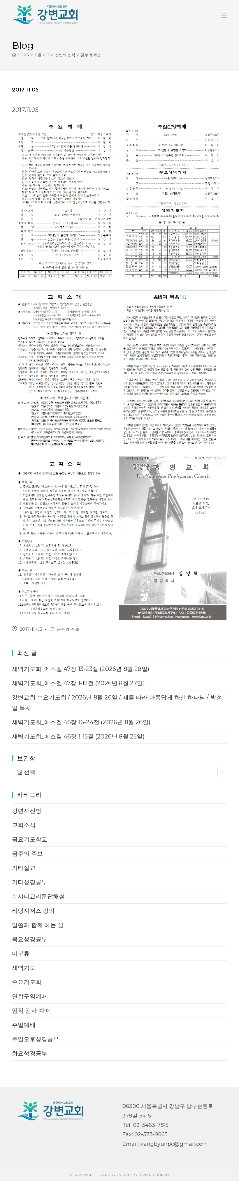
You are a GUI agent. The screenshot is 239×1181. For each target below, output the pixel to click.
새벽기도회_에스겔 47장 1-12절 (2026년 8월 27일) (78, 683)
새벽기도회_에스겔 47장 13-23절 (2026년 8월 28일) (80, 668)
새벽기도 (24, 967)
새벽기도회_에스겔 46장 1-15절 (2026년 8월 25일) (78, 736)
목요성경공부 (29, 939)
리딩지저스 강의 (33, 910)
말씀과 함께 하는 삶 (38, 924)
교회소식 (24, 825)
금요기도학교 (29, 839)
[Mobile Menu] (224, 14)
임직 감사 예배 (31, 1010)
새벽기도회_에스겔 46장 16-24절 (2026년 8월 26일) (81, 722)
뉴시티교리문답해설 (38, 896)
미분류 (21, 953)
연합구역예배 (29, 996)
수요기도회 (26, 982)
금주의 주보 (91, 54)
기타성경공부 (29, 882)
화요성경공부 (29, 1053)
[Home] (14, 54)
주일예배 (24, 1024)
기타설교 (24, 867)
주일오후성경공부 (35, 1039)
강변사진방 (26, 810)
